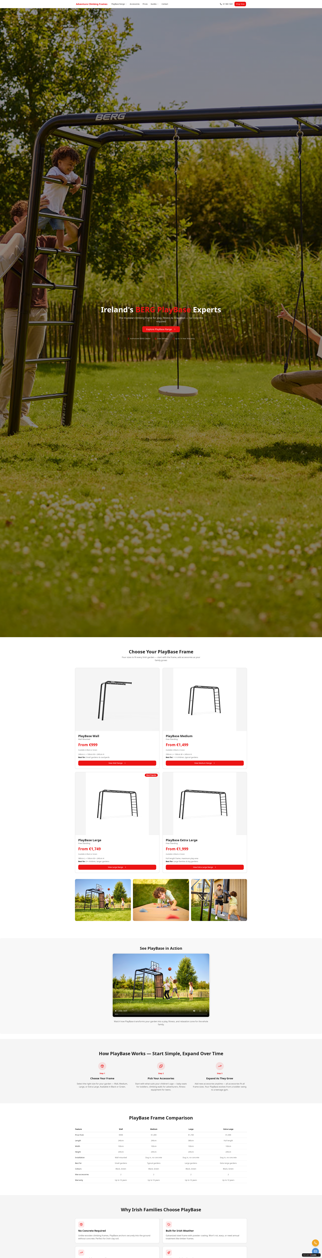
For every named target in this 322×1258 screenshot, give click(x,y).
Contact (165, 4)
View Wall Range (116, 763)
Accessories (135, 4)
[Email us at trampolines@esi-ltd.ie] (315, 1251)
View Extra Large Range (203, 867)
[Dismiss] (318, 1254)
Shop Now (240, 4)
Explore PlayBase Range (159, 329)
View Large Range (115, 867)
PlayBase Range (118, 4)
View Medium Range (203, 763)
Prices (145, 4)
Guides (154, 4)
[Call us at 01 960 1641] (315, 1242)
